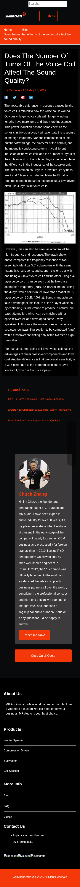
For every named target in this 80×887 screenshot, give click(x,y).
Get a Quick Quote (43, 655)
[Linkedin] (31, 97)
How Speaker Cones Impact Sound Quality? (34, 420)
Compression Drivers (17, 750)
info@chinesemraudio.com (27, 835)
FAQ (6, 806)
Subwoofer (10, 760)
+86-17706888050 (22, 841)
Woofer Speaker (13, 740)
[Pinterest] (23, 97)
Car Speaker (11, 770)
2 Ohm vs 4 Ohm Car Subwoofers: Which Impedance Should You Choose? (39, 409)
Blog (6, 795)
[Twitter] (14, 97)
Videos (8, 816)
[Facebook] (6, 97)
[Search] (65, 4)
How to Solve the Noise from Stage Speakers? (36, 399)
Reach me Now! (34, 635)
